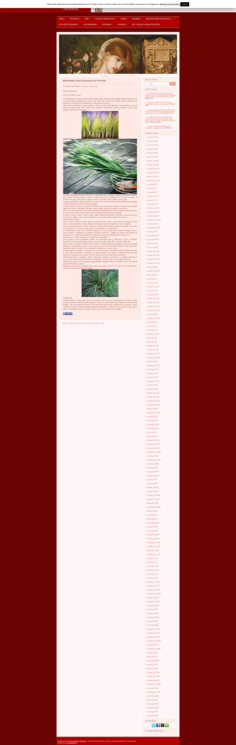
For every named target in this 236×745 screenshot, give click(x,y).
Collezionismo (90, 24)
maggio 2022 (151, 334)
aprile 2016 (151, 621)
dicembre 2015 (152, 637)
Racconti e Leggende (68, 24)
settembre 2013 (152, 692)
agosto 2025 (151, 184)
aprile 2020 (151, 432)
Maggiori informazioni (170, 4)
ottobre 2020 (151, 409)
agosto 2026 (151, 137)
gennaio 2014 (151, 676)
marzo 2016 (151, 625)
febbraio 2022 (151, 346)
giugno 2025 (151, 192)
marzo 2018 (151, 531)
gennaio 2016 (151, 633)
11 (123, 75)
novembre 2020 (152, 405)
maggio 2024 (151, 239)
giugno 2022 (151, 330)
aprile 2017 (151, 574)
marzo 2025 (151, 204)
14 (130, 75)
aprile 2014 (151, 664)
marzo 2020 (151, 436)
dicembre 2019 (152, 448)
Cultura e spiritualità (105, 19)
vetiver (102, 323)
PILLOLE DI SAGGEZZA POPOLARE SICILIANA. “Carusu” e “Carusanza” (158, 103)
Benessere (107, 24)
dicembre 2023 (152, 259)
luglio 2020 (151, 420)
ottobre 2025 (151, 176)
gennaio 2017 (151, 586)
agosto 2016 (151, 605)
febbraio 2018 (151, 534)
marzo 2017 (151, 578)
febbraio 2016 (151, 629)
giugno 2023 (151, 283)
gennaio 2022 (151, 349)
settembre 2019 (152, 460)
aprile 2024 (151, 243)
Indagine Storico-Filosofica (158, 19)
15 (132, 75)
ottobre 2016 (151, 597)
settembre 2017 (152, 554)
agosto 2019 (151, 464)
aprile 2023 (151, 290)
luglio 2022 (151, 326)
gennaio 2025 (151, 212)
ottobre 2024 (151, 224)
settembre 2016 (152, 601)
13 (127, 75)
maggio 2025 (151, 196)
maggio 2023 (151, 287)
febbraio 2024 (151, 251)
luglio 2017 (151, 562)
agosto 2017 (151, 558)
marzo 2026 (151, 157)
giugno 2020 (151, 424)
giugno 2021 (151, 377)
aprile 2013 (151, 712)
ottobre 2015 (151, 645)
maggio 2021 (151, 381)
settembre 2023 (152, 271)
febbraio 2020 (151, 440)
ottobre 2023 (151, 267)
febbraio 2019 (151, 487)
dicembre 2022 (152, 306)
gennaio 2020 (151, 444)
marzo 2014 (151, 668)
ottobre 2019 (151, 456)
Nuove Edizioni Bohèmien (78, 741)
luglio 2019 (151, 468)
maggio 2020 (151, 428)
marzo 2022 (151, 342)
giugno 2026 (151, 145)
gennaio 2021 (151, 397)
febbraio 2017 (151, 582)
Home (62, 19)
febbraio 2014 (151, 672)
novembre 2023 (152, 263)
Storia (124, 19)
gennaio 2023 (151, 302)
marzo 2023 (151, 294)
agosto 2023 (151, 275)
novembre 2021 (152, 357)
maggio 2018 (151, 523)
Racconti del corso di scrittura (146, 24)
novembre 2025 (152, 172)
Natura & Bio (93, 86)
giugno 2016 (151, 613)
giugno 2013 (151, 704)
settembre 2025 (152, 180)
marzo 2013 (151, 715)
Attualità (75, 19)
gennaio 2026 (151, 165)
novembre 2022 (152, 310)
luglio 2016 (151, 609)
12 (125, 75)
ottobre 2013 (151, 688)
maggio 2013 (151, 708)
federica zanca (80, 323)
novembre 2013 (152, 684)
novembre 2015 (152, 641)
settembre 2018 (152, 507)
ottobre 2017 (151, 550)
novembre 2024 (152, 220)
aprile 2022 (151, 338)
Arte (87, 19)
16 (134, 75)
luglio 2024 (151, 231)
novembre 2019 (152, 452)
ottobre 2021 (151, 361)
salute (97, 323)
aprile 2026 (151, 153)
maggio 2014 (151, 660)
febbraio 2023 (151, 298)
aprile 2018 (151, 527)
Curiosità (122, 24)
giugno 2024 (151, 235)
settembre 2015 (152, 649)
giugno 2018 (151, 519)
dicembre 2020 (152, 401)
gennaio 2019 (151, 491)
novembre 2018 (152, 499)
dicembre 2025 (152, 168)
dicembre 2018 (152, 495)
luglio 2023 (151, 279)
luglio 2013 (151, 700)
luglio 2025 (151, 188)
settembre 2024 (152, 227)
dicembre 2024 (152, 216)
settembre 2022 (152, 318)
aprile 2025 (151, 200)
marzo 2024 (151, 247)
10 (121, 75)
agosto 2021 (151, 369)
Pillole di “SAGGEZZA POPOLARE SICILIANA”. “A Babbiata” (157, 127)
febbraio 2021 (151, 393)
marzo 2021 (151, 389)
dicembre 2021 (152, 353)
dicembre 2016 (152, 590)
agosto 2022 (151, 322)
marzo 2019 (151, 483)
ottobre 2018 (151, 503)
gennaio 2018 (151, 538)
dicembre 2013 (152, 680)
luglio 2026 (151, 141)
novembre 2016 (152, 593)
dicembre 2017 (152, 542)
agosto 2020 (151, 416)
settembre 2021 (152, 365)
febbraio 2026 (151, 161)
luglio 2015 (151, 656)
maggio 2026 (151, 149)
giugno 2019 (151, 471)
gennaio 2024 (151, 255)
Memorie (136, 19)
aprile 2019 (151, 479)
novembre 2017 (152, 546)
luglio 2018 (151, 515)
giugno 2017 (151, 566)
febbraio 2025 (151, 208)
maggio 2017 (151, 570)
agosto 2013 (151, 696)
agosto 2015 (151, 653)
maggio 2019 (151, 475)
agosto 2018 (151, 511)
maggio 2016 (151, 617)
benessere (70, 323)
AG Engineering (71, 743)
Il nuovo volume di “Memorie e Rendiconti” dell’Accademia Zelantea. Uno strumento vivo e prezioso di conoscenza (160, 111)
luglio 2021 (151, 373)
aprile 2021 (151, 385)
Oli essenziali (89, 323)
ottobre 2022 (151, 314)
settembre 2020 (152, 412)
